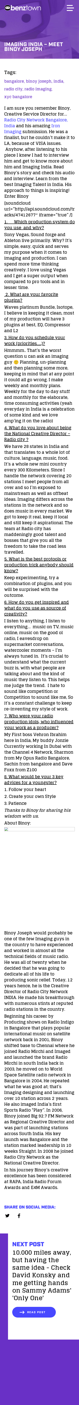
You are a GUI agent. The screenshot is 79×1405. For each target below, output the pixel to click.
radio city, (13, 89)
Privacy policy (39, 1394)
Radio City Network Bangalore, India (36, 123)
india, (59, 81)
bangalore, (14, 81)
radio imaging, (38, 89)
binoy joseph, (39, 81)
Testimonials (39, 1383)
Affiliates (39, 1372)
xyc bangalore (18, 96)
